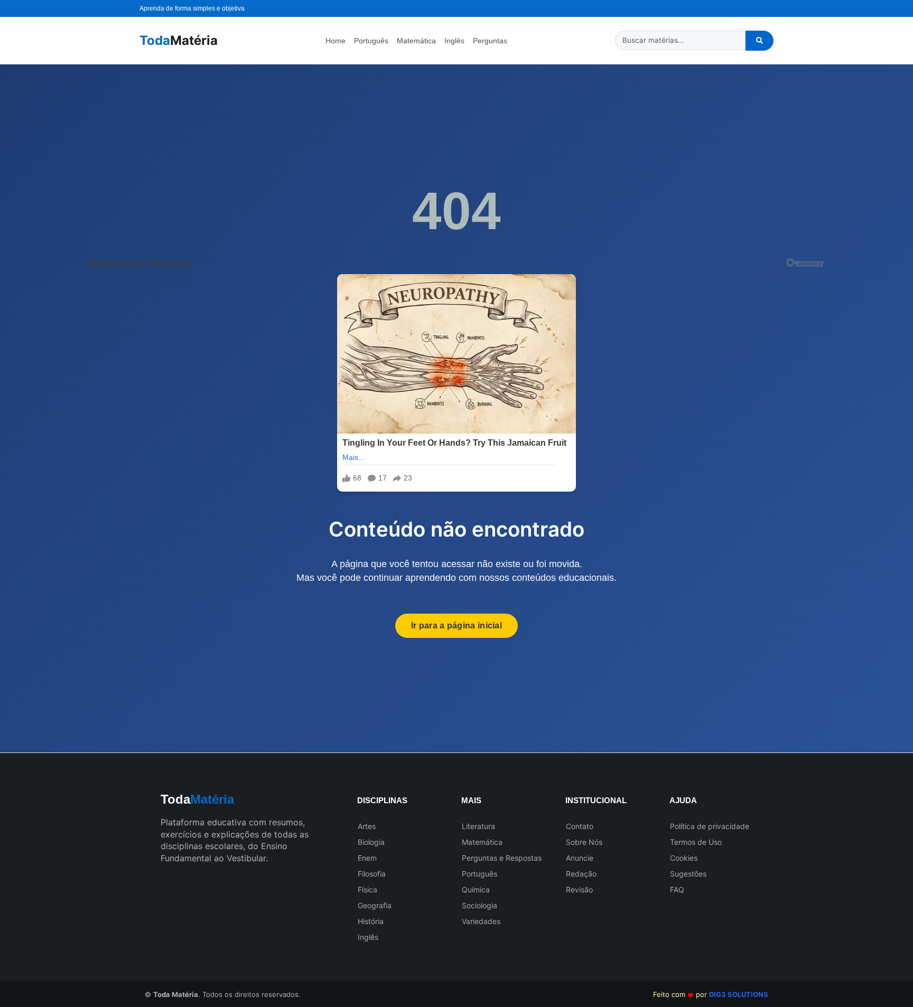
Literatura (478, 826)
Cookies (683, 857)
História (371, 921)
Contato (579, 826)
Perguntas (490, 40)
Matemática (416, 40)
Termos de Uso (696, 841)
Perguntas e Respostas (502, 857)
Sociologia (479, 905)
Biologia (371, 841)
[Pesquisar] (760, 41)
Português (371, 40)
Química (476, 889)
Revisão (579, 889)
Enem (367, 857)
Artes (367, 826)
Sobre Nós (584, 841)
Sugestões (688, 873)
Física (367, 889)
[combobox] (680, 40)
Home (335, 40)
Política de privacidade (709, 826)
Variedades (481, 921)
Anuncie (579, 857)
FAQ (677, 889)
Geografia (375, 905)
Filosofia (372, 873)
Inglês (454, 40)
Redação (581, 873)
